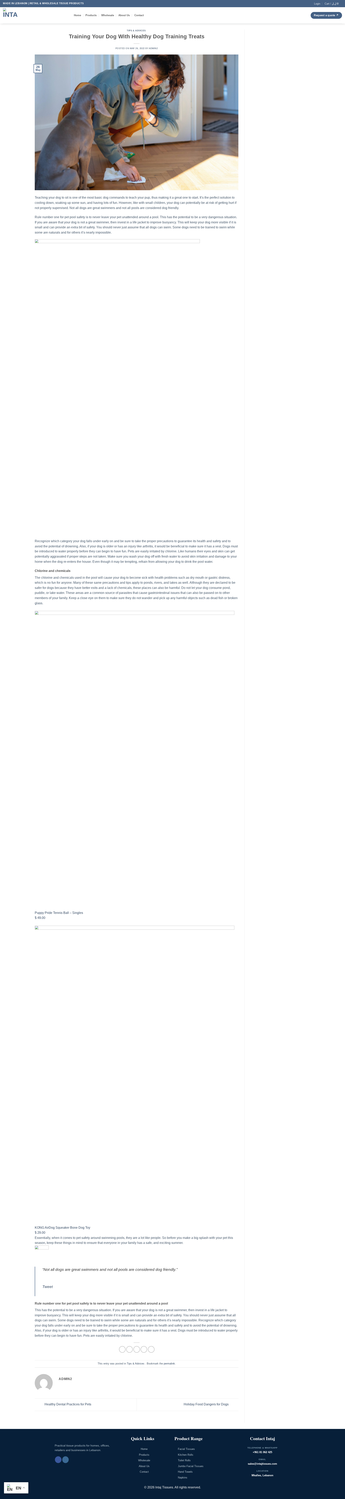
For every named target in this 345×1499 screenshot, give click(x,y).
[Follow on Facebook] (58, 1459)
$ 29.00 (40, 1232)
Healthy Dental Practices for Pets (67, 1404)
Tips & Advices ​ (136, 30)
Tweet (47, 1287)
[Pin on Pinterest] (144, 1349)
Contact (139, 15)
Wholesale (107, 15)
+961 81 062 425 (262, 1452)
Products (91, 15)
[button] (317, 3)
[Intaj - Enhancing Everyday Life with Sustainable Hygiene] (35, 15)
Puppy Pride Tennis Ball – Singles (59, 912)
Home (77, 15)
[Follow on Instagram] (65, 1459)
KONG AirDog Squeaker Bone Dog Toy (62, 1227)
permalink (169, 1363)
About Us (124, 15)
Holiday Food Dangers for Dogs (206, 1404)
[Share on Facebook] (122, 1349)
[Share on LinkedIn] (151, 1349)
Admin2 (153, 48)
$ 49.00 (40, 917)
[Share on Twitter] (129, 1349)
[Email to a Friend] (136, 1349)
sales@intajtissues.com (262, 1463)
